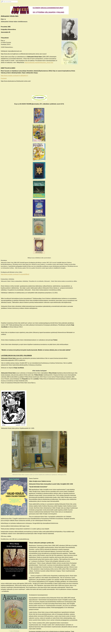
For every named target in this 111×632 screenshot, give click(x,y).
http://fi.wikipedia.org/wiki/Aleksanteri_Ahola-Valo (39, 62)
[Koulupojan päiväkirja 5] (39, 189)
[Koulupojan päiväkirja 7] (39, 226)
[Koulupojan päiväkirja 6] (39, 208)
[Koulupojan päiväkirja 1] (39, 115)
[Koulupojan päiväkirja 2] (39, 133)
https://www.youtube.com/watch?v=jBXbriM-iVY (14, 75)
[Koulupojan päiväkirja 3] (39, 151)
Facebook (4, 78)
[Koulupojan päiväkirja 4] (39, 170)
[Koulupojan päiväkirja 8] (39, 245)
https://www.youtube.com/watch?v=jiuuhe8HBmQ (15, 274)
